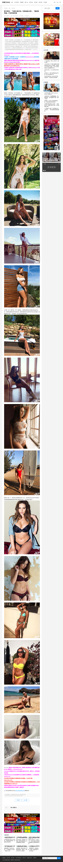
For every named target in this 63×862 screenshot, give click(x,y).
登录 (54, 2)
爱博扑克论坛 (6, 2)
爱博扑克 (8, 15)
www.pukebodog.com (20, 790)
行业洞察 (45, 2)
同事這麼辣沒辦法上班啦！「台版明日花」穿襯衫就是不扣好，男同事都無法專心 (51, 105)
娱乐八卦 (26, 2)
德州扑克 (31, 2)
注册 (57, 2)
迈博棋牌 (34, 857)
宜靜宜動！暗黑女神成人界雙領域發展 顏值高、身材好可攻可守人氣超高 (21, 849)
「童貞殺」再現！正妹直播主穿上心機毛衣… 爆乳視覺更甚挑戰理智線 (51, 110)
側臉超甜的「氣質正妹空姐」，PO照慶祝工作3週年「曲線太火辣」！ (9, 849)
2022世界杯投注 (18, 857)
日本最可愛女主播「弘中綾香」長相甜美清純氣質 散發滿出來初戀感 (9, 840)
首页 (12, 2)
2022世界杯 (16, 2)
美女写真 (40, 2)
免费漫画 (21, 2)
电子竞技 (35, 2)
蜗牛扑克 (24, 857)
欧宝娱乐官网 (29, 857)
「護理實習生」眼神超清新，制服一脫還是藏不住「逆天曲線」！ (33, 849)
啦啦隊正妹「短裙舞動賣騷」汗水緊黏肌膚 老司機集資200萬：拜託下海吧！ (51, 97)
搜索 (58, 8)
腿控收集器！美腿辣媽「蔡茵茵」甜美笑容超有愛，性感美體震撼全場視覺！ (21, 841)
